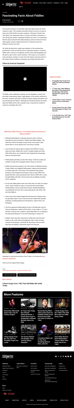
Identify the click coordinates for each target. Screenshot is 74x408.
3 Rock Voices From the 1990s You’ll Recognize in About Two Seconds (61, 109)
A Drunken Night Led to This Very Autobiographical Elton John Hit (45, 341)
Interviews (4, 370)
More (4, 385)
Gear (3, 376)
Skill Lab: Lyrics (62, 368)
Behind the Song (6, 366)
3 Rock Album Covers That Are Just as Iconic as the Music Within (61, 101)
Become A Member (42, 400)
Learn (66, 3)
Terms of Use (53, 400)
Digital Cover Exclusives (8, 368)
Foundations (62, 366)
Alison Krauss (5, 270)
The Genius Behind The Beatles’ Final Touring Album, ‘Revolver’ (27, 339)
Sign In (32, 400)
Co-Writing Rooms (63, 370)
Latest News (42, 3)
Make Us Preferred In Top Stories (26, 274)
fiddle (10, 270)
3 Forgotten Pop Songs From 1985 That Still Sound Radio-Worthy (61, 82)
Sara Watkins (25, 270)
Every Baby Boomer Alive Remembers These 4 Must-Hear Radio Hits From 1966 (61, 340)
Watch (21, 6)
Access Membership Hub (51, 377)
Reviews (4, 379)
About (7, 400)
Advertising (15, 400)
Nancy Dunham (7, 20)
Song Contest (34, 366)
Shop (62, 3)
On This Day (24, 308)
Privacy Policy (64, 400)
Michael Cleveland (17, 270)
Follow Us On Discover (9, 274)
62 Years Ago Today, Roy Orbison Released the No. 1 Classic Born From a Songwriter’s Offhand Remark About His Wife (28, 316)
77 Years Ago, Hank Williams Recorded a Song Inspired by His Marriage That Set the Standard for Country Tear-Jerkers (61, 92)
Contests (49, 3)
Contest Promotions (35, 374)
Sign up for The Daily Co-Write (22, 367)
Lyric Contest (34, 368)
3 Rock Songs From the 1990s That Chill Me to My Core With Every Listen (62, 313)
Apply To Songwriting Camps (50, 371)
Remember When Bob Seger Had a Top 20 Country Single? (11, 313)
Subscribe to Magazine (50, 366)
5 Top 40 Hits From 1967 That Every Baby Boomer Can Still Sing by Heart (61, 117)
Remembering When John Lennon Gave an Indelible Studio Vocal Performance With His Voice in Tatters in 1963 (45, 315)
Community (56, 3)
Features (35, 3)
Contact (24, 400)
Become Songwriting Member (50, 375)
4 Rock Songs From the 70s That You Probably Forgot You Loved (11, 339)
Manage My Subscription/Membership (51, 380)
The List (57, 308)
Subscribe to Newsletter (50, 368)
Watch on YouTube (6, 390)
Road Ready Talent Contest (35, 371)
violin (29, 270)
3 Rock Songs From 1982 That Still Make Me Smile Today (22, 285)
